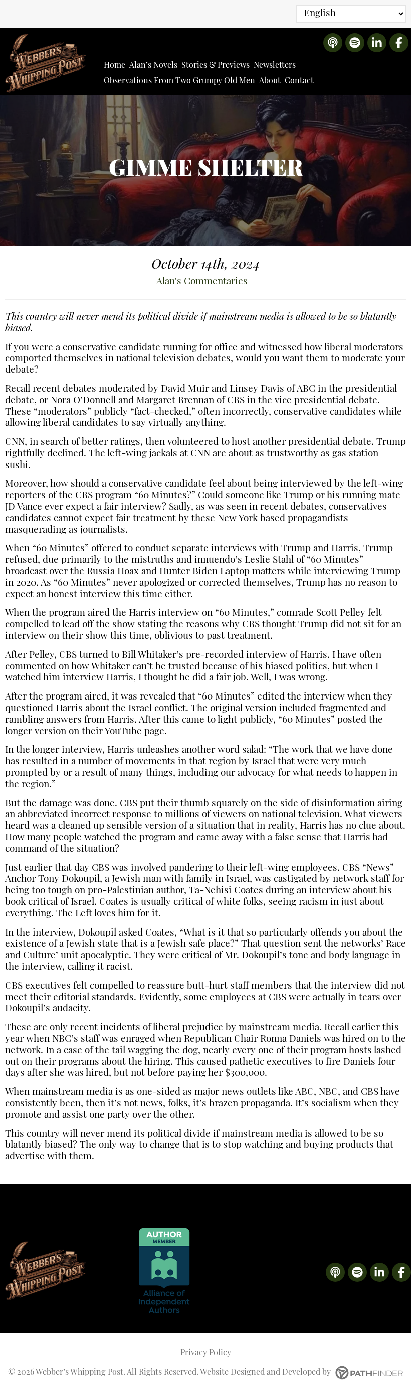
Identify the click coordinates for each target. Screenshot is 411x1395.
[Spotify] (354, 42)
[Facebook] (398, 42)
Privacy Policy (205, 1353)
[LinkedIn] (376, 42)
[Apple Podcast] (332, 42)
